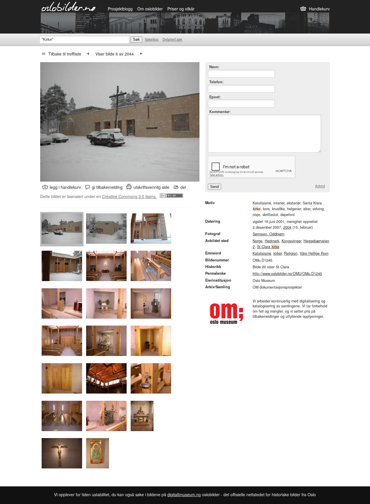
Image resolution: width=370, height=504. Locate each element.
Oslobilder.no (68, 6)
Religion (290, 253)
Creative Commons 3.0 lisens (129, 196)
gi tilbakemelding (107, 187)
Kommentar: (220, 111)
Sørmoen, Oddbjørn (268, 234)
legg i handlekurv (65, 187)
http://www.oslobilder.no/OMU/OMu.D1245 (287, 273)
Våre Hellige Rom (314, 253)
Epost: (215, 97)
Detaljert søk (172, 39)
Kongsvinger (291, 240)
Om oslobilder (150, 9)
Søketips (151, 39)
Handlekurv (319, 9)
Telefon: (216, 82)
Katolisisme (262, 253)
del (183, 187)
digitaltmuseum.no (184, 494)
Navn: (214, 66)
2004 (287, 227)
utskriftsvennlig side (151, 187)
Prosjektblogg (120, 9)
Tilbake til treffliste (64, 54)
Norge (257, 240)
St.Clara (268, 246)
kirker (277, 253)
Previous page (87, 54)
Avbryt (320, 186)
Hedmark (272, 240)
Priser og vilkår (181, 9)
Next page (141, 54)
